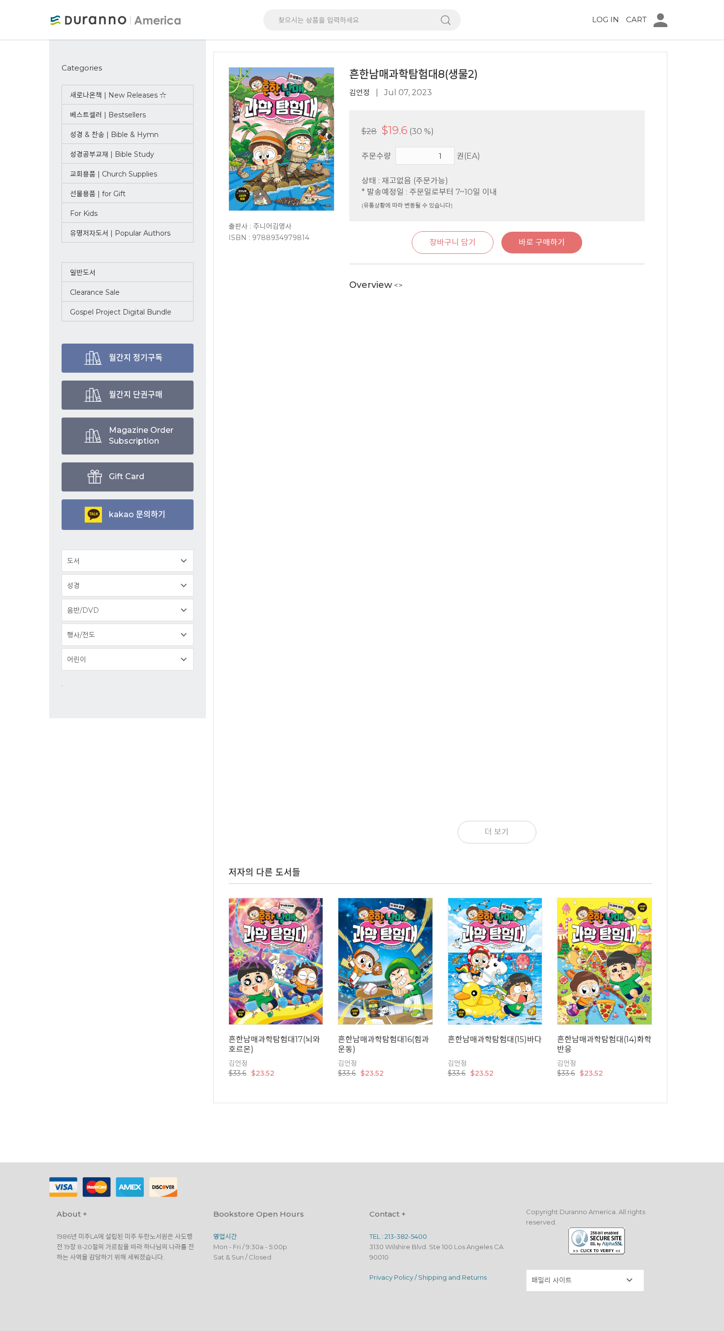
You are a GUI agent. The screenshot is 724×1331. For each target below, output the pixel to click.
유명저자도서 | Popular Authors (120, 233)
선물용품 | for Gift (98, 193)
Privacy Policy (391, 1277)
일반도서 (83, 272)
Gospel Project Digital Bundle (120, 312)
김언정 (359, 92)
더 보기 (497, 832)
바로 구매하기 (542, 242)
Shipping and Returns (452, 1277)
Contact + (387, 1214)
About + (72, 1214)
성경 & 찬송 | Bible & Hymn (114, 134)
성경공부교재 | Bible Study (112, 154)
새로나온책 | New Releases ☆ (118, 95)
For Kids (84, 213)
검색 (445, 20)
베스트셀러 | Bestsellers (108, 114)
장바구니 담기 (452, 242)
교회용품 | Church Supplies (113, 174)
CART (636, 19)
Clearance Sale (95, 292)
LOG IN (605, 19)
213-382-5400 (406, 1236)
